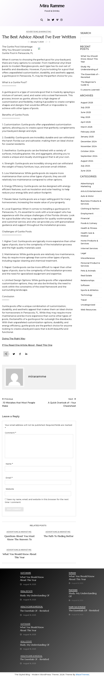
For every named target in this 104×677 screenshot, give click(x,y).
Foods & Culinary (89, 223)
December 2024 (89, 141)
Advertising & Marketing (38, 32)
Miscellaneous (88, 258)
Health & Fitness (89, 228)
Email (9, 478)
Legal (83, 253)
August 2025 (87, 102)
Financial (85, 218)
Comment (10, 433)
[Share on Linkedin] (26, 354)
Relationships (87, 280)
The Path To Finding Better (59, 536)
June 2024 (86, 170)
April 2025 (86, 122)
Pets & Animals (88, 271)
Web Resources (88, 309)
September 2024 (89, 156)
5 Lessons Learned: (90, 90)
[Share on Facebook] (20, 354)
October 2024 (87, 151)
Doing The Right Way (13, 338)
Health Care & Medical (31, 607)
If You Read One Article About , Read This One (27, 345)
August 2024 (87, 161)
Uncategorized (88, 305)
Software (85, 285)
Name (9, 464)
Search (85, 33)
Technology (86, 295)
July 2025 (85, 107)
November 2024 (89, 146)
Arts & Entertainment (91, 191)
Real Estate (86, 275)
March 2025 (86, 127)
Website (10, 489)
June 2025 (86, 112)
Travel (84, 300)
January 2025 (87, 136)
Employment (87, 213)
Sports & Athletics (89, 290)
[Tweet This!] (13, 354)
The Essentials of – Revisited (34, 610)
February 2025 (88, 132)
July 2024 (85, 166)
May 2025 (85, 117)
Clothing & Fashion (90, 208)
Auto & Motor (87, 196)
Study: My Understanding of (34, 595)
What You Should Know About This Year (89, 59)
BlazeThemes (82, 674)
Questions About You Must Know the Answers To (19, 538)
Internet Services (89, 248)
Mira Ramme (52, 5)
